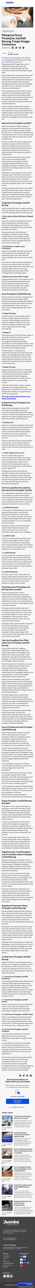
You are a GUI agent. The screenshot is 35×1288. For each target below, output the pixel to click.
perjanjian (9, 60)
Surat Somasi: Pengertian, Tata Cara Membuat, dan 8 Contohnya (23, 1151)
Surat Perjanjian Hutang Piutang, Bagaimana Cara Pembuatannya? (22, 1169)
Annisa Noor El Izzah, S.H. (6, 1180)
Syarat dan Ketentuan (8, 1263)
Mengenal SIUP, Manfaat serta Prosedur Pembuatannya (22, 1203)
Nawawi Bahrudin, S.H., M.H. (7, 1162)
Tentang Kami (6, 1256)
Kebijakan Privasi (7, 1265)
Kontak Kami (6, 1261)
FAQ (4, 1259)
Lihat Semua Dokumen (17, 1101)
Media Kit (5, 1267)
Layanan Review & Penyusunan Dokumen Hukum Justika (22, 1134)
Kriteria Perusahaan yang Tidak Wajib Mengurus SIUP (23, 1187)
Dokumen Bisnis (8, 31)
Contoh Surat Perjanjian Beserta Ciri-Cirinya (22, 1117)
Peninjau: (4, 1127)
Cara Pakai (6, 1258)
